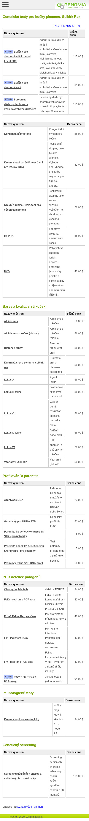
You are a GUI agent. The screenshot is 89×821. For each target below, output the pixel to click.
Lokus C (9, 413)
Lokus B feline (13, 391)
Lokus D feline (13, 432)
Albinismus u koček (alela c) (21, 333)
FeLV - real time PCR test (19, 599)
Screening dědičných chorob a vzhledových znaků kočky (20, 104)
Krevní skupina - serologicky (21, 719)
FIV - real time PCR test (18, 661)
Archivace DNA (13, 499)
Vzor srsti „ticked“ (15, 462)
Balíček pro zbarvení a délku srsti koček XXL (17, 56)
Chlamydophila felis (16, 589)
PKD (7, 271)
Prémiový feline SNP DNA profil (23, 563)
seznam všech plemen (29, 806)
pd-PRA (9, 235)
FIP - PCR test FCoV (16, 637)
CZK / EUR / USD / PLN (66, 26)
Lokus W (9, 447)
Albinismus (11, 321)
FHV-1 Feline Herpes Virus (20, 616)
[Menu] (5, 4)
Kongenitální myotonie (18, 133)
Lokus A (9, 379)
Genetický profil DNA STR (20, 521)
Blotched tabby (13, 347)
